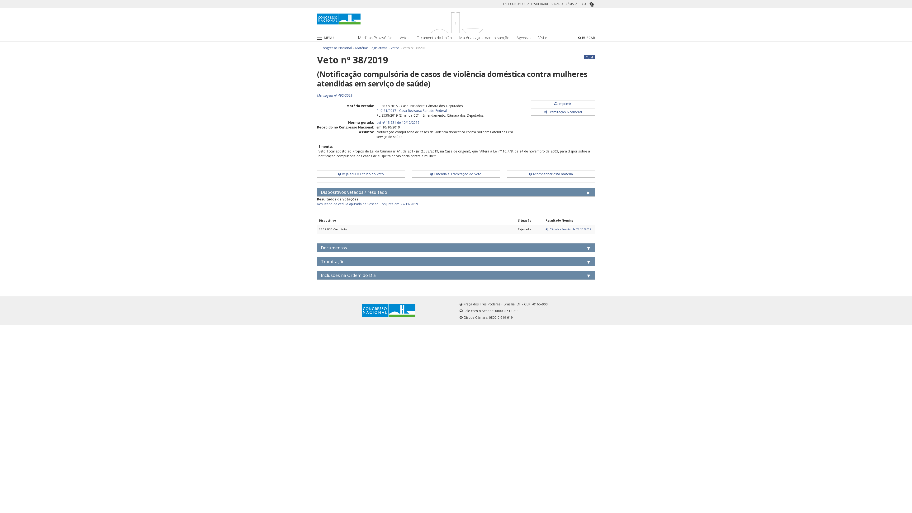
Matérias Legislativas (371, 48)
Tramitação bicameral (564, 112)
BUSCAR (588, 37)
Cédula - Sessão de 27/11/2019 (569, 229)
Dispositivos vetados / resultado (354, 192)
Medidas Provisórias (375, 37)
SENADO (557, 4)
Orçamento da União (434, 37)
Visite (542, 37)
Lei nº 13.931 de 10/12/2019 (397, 122)
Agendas (524, 37)
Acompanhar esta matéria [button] (552, 174)
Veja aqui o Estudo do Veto (362, 174)
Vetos (404, 37)
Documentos (334, 248)
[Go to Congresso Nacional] (339, 19)
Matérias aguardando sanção (484, 37)
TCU (583, 4)
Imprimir (564, 103)
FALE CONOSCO (514, 4)
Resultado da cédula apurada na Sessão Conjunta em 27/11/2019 (367, 204)
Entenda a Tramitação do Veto (457, 174)
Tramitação (333, 261)
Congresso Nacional (336, 48)
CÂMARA (571, 4)
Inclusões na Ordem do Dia (348, 275)
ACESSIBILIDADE (538, 4)
